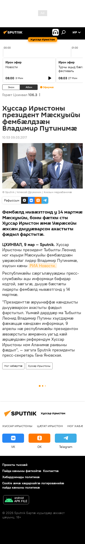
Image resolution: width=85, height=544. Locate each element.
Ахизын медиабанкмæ (58, 192)
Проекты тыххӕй (14, 465)
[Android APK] (16, 500)
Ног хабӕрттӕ (13, 366)
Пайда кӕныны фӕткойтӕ (21, 471)
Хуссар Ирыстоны (39, 366)
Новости (11, 67)
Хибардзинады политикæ (21, 477)
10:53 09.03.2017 (14, 137)
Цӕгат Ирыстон (50, 426)
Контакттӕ (51, 471)
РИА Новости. (43, 265)
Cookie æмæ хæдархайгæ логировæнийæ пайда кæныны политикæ (33, 485)
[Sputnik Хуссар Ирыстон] (13, 34)
